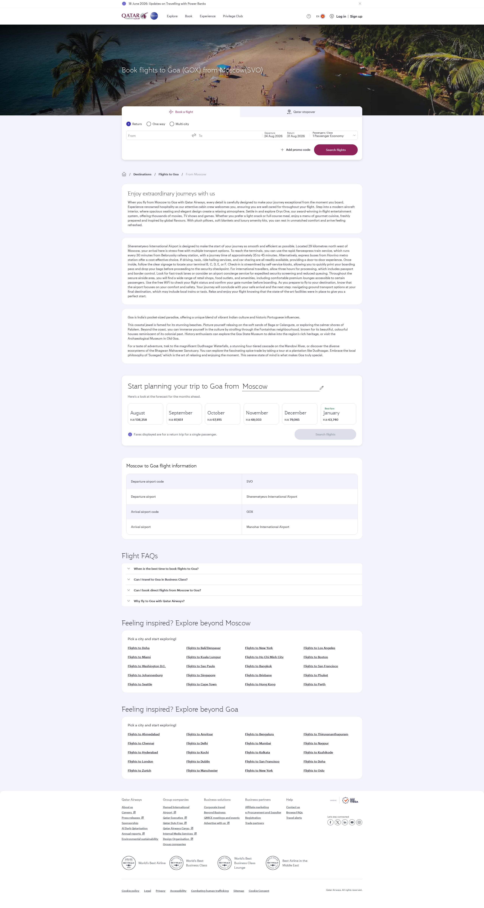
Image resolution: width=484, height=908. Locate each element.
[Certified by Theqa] (344, 802)
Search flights (325, 434)
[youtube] (352, 822)
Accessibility (178, 890)
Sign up (356, 16)
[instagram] (359, 822)
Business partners (258, 799)
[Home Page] (124, 174)
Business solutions (217, 799)
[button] (244, 568)
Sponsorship (130, 823)
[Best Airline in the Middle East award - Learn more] (273, 863)
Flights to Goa (169, 174)
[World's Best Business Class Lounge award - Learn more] (225, 863)
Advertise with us (215, 823)
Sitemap (238, 890)
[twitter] (338, 822)
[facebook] (330, 822)
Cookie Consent (259, 890)
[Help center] (309, 16)
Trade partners (254, 823)
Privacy (160, 890)
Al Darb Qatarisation (135, 828)
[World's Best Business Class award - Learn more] (176, 863)
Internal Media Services (178, 833)
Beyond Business (215, 812)
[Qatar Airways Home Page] (135, 16)
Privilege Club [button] (233, 16)
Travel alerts (294, 817)
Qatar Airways (132, 799)
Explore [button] (172, 16)
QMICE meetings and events (222, 817)
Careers (127, 812)
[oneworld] (154, 16)
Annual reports (131, 833)
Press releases (131, 817)
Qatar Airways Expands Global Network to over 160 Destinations (174, 3)
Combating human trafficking (210, 890)
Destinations (142, 174)
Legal (147, 890)
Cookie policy (130, 890)
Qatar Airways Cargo (176, 828)
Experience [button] (208, 16)
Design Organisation (176, 838)
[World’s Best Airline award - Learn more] (129, 863)
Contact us (293, 807)
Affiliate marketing (257, 807)
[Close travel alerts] (360, 3)
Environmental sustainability (140, 838)
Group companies (176, 799)
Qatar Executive (173, 817)
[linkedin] (345, 822)
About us (127, 807)
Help (289, 799)
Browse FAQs (294, 812)
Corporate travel (214, 807)
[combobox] (280, 386)
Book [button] (188, 16)
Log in (341, 16)
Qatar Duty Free (173, 823)
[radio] (145, 413)
